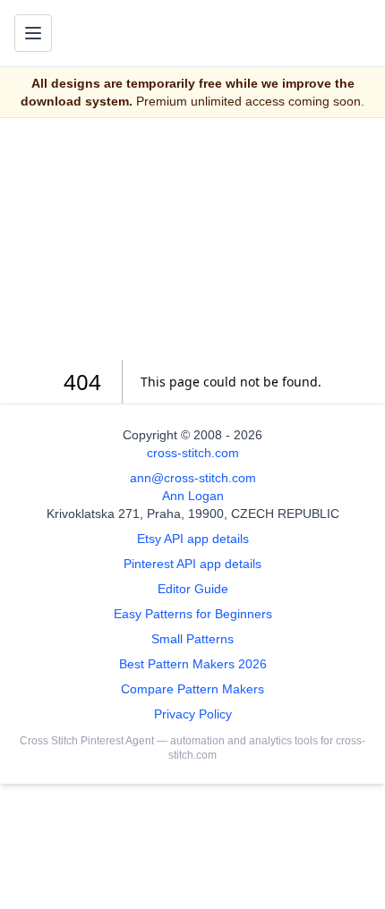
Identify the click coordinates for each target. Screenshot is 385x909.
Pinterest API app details (192, 563)
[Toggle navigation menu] (33, 33)
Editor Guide (193, 589)
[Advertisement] (192, 239)
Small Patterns (192, 639)
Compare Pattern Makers (192, 689)
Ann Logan (193, 495)
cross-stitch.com (193, 453)
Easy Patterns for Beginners (193, 614)
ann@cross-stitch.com (193, 478)
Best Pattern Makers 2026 (193, 664)
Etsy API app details (193, 538)
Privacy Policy (193, 714)
